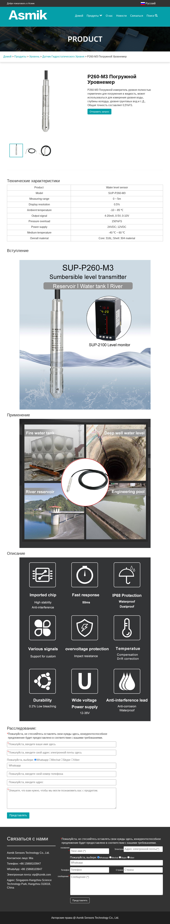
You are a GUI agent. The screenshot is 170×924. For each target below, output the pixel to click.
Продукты (93, 15)
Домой (79, 15)
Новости (121, 15)
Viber (76, 759)
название (65, 849)
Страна (119, 870)
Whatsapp (42, 759)
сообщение (64, 876)
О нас (109, 15)
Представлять (18, 815)
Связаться (136, 15)
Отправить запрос (99, 111)
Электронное (118, 849)
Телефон (65, 870)
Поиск (150, 15)
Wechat (55, 759)
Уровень (34, 56)
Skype (66, 759)
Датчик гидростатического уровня (63, 56)
